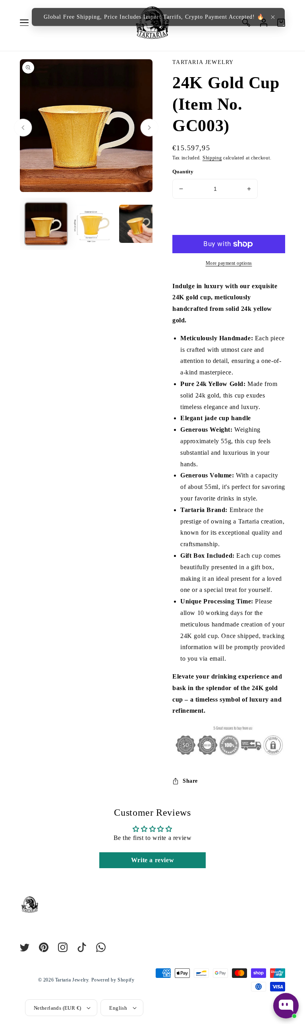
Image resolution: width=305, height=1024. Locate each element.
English (118, 1008)
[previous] (23, 127)
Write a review (152, 860)
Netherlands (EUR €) (57, 1008)
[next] (149, 127)
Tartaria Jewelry (72, 980)
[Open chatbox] (286, 1005)
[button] (273, 17)
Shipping (212, 158)
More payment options (229, 263)
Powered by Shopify (113, 980)
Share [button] (190, 781)
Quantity (182, 172)
